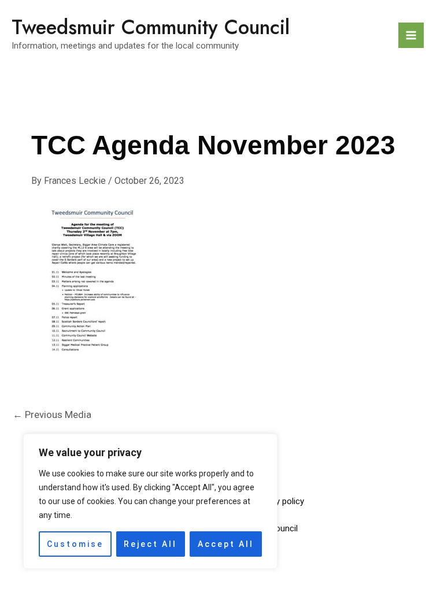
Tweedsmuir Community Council (151, 27)
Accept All (226, 544)
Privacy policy (278, 501)
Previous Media (52, 414)
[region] (150, 501)
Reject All (150, 544)
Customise (75, 544)
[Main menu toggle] (411, 35)
